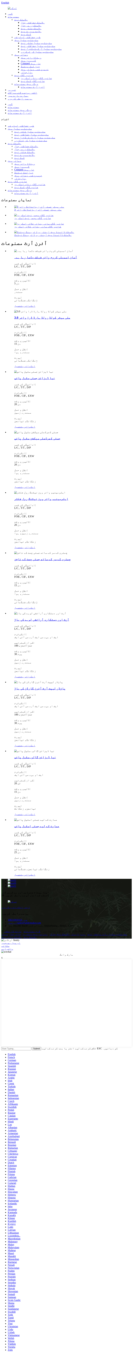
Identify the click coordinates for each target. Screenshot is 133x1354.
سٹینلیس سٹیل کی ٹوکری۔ (37, 51)
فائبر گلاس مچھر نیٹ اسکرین (32, 218)
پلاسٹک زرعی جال (31, 25)
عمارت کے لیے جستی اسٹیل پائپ (36, 826)
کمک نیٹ (26, 34)
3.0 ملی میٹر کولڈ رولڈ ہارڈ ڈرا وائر (42, 317)
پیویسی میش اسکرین (35, 934)
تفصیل (18, 305)
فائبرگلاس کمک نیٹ (33, 81)
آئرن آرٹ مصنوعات (33, 87)
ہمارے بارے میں (18, 95)
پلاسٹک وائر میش (11, 937)
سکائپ (5, 945)
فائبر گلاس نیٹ (23, 75)
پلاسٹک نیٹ (21, 19)
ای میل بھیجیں (10, 943)
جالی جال (15, 934)
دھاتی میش (21, 54)
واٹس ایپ (7, 948)
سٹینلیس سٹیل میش (26, 40)
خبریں (12, 89)
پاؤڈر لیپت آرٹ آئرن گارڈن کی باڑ (40, 688)
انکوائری (28, 305)
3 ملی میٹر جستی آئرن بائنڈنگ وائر (38, 209)
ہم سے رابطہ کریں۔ (20, 98)
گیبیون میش (28, 60)
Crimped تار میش (31, 63)
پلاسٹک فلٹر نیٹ (31, 28)
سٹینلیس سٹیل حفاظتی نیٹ (38, 46)
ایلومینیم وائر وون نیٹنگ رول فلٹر (41, 499)
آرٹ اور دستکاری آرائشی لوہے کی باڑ (41, 619)
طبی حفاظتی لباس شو (27, 37)
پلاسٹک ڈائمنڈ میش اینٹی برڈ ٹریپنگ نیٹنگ (43, 235)
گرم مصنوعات (32, 931)
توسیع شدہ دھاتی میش (35, 69)
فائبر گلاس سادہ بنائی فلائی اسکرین (37, 226)
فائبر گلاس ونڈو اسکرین (36, 78)
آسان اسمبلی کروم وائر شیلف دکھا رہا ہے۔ (45, 257)
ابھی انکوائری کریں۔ (15, 907)
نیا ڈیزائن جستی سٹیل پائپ (34, 378)
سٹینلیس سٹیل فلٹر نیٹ (36, 43)
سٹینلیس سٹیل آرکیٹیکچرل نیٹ (41, 48)
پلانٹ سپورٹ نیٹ (31, 31)
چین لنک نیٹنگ (30, 66)
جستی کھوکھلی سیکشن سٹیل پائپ (37, 438)
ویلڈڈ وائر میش (31, 57)
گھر (10, 13)
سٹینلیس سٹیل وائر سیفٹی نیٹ (107, 934)
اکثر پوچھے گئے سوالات (22, 92)
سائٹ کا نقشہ (12, 931)
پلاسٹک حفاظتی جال (33, 22)
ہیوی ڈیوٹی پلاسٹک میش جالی (67, 934)
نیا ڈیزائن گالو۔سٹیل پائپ (35, 757)
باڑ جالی (27, 72)
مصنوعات (13, 16)
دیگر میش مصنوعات (26, 84)
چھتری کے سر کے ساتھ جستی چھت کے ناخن (42, 559)
